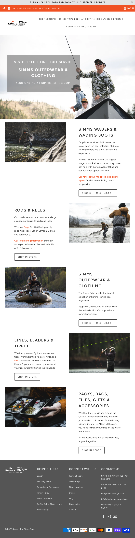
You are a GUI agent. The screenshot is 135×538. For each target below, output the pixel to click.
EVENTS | (118, 19)
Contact (56, 8)
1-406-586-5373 (24, 8)
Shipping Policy (44, 481)
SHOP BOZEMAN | (48, 19)
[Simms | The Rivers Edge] (17, 24)
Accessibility (42, 510)
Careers (72, 510)
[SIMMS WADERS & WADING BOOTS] (35, 142)
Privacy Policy (43, 493)
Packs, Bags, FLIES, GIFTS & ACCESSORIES (94, 400)
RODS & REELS (29, 210)
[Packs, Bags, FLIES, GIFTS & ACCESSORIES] (35, 407)
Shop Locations (41, 8)
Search (40, 476)
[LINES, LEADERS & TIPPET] (99, 353)
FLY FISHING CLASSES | (99, 19)
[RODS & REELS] (99, 223)
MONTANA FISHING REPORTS (81, 27)
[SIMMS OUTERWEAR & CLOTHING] (35, 287)
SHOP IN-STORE (27, 257)
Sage (26, 227)
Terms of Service (44, 498)
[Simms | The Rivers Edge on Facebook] (3, 8)
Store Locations (76, 487)
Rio (16, 360)
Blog (71, 498)
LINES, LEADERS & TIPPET (34, 343)
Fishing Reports (76, 476)
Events (72, 493)
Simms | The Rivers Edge (24, 529)
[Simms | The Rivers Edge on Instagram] (8, 8)
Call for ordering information (28, 240)
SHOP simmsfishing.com (98, 323)
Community (74, 504)
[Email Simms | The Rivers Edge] (14, 8)
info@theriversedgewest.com (114, 499)
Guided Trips (75, 481)
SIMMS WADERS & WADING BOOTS (98, 132)
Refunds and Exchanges (48, 487)
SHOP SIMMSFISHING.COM (98, 193)
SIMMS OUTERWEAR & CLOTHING (94, 280)
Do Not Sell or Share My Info (49, 504)
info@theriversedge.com (112, 493)
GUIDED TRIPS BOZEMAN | (72, 19)
